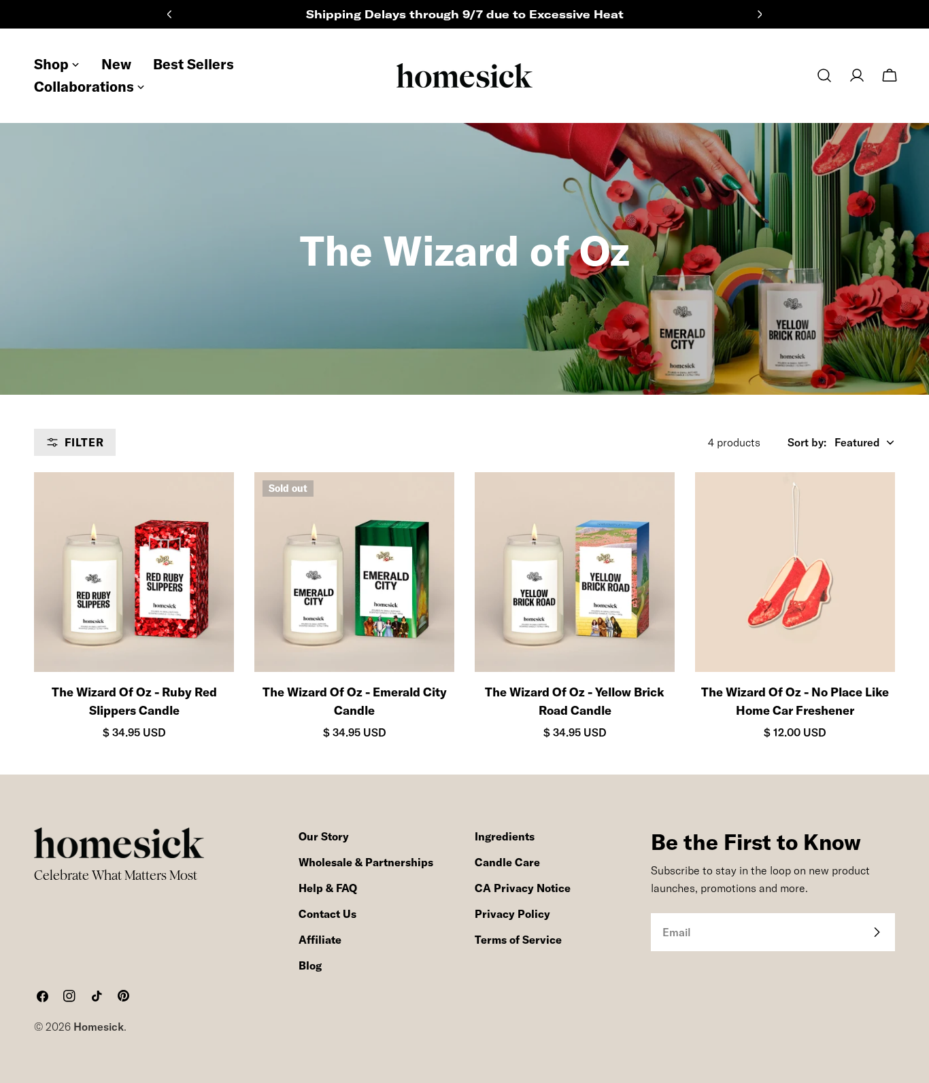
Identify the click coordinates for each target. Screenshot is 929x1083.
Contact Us (327, 914)
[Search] (824, 75)
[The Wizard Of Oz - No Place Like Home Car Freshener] (795, 572)
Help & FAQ (328, 888)
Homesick (98, 1026)
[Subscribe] (877, 932)
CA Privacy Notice (523, 888)
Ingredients (505, 836)
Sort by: (807, 442)
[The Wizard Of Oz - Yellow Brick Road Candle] (575, 572)
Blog (310, 965)
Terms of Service (518, 939)
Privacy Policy (512, 914)
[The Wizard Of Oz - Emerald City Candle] (354, 572)
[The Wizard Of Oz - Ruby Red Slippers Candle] (134, 572)
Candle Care (507, 862)
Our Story (324, 836)
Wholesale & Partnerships (366, 862)
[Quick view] (211, 505)
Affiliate (320, 939)
